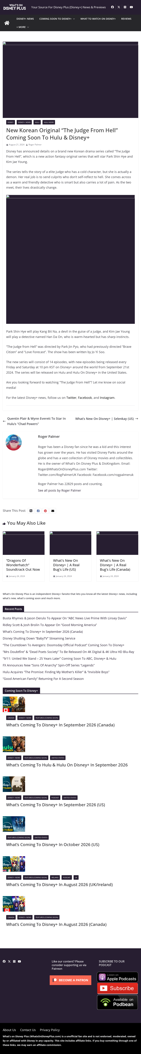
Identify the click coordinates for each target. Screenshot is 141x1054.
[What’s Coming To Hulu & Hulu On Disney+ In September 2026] (14, 739)
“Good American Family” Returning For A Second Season (43, 679)
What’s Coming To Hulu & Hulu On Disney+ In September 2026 (67, 765)
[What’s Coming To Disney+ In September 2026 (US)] (14, 779)
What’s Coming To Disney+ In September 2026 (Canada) (43, 632)
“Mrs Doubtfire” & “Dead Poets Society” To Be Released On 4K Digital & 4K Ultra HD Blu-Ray (68, 652)
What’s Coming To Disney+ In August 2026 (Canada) (56, 924)
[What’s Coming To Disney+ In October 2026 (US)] (14, 819)
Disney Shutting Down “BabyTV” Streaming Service (39, 638)
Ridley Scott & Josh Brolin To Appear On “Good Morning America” (50, 625)
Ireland (54, 877)
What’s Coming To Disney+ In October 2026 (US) (52, 844)
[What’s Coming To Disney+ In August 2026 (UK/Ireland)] (14, 859)
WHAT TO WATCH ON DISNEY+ (98, 18)
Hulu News (49, 122)
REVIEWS (126, 18)
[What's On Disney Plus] (7, 23)
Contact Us (28, 1030)
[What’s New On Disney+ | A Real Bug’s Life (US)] (70, 534)
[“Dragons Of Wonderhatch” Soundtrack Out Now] (24, 534)
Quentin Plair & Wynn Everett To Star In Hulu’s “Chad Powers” (36, 421)
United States (57, 758)
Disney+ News (24, 122)
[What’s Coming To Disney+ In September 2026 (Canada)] (14, 699)
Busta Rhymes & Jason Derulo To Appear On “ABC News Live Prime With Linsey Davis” (65, 618)
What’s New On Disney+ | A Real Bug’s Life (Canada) (115, 565)
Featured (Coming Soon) (47, 718)
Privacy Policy (50, 1030)
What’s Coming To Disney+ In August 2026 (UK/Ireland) (59, 884)
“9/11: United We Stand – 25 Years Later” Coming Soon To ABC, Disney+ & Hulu (59, 658)
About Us (9, 1030)
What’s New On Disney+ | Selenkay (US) (104, 419)
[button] (73, 18)
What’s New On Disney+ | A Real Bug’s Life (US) (66, 565)
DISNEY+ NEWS (25, 18)
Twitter (71, 398)
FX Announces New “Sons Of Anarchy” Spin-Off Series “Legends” (49, 665)
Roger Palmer (35, 144)
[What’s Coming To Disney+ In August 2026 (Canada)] (14, 899)
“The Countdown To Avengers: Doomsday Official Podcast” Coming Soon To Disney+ (63, 645)
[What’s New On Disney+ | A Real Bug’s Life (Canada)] (117, 534)
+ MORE (21, 27)
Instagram (107, 398)
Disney (11, 122)
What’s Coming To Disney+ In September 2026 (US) (55, 804)
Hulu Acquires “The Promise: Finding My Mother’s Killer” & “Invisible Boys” (56, 672)
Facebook (85, 398)
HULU (37, 122)
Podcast (55, 797)
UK (76, 877)
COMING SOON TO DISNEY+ (55, 18)
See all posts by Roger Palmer (59, 490)
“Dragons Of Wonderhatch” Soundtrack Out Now (23, 565)
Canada (11, 718)
